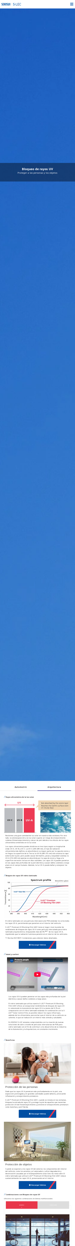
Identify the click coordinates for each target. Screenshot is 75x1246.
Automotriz (21, 787)
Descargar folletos (38, 945)
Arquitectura (54, 787)
